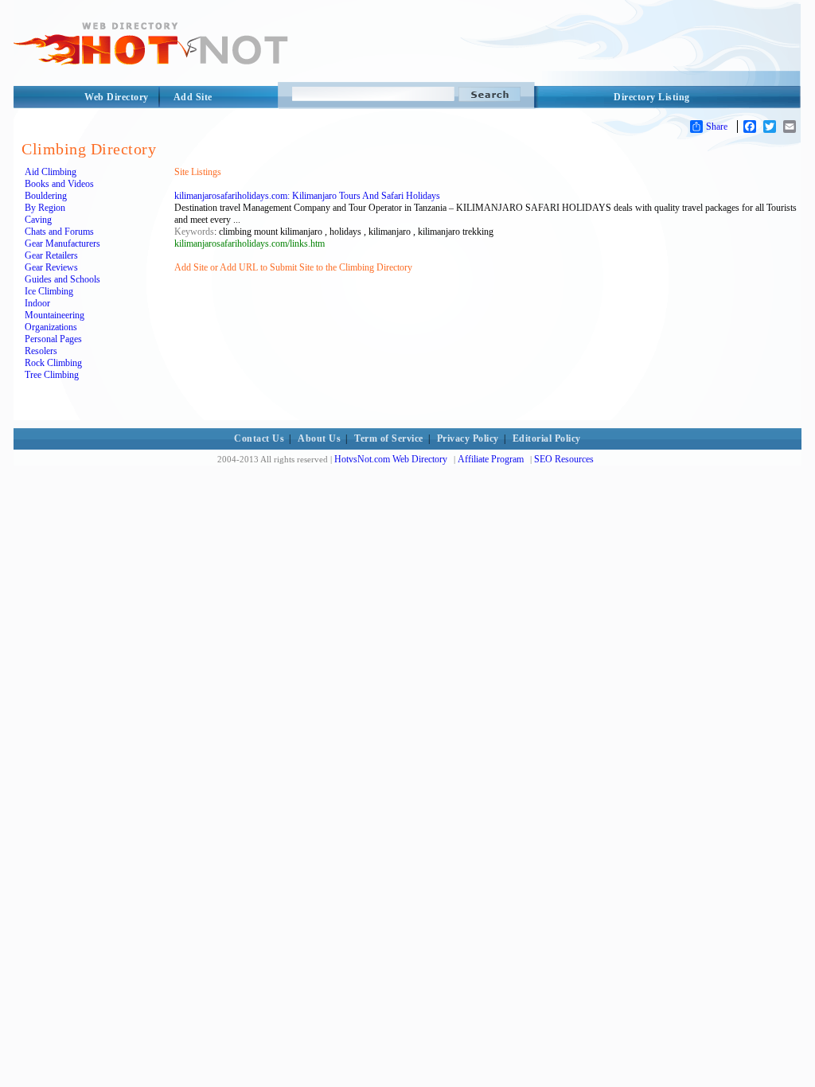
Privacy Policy (468, 438)
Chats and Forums (59, 231)
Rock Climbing (53, 362)
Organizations (51, 327)
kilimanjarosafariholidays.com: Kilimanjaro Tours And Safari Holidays (307, 195)
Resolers (41, 350)
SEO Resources (564, 459)
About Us (319, 438)
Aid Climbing (50, 171)
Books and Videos (59, 183)
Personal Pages (53, 339)
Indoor (37, 303)
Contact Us (259, 438)
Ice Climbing (49, 291)
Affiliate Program (491, 459)
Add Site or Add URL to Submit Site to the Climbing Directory (293, 267)
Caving (38, 219)
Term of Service (388, 438)
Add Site (193, 97)
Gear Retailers (51, 255)
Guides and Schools (62, 279)
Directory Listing (652, 97)
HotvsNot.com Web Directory (390, 459)
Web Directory (116, 97)
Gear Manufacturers (62, 243)
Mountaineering (54, 315)
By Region (45, 207)
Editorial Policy (547, 438)
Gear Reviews (51, 267)
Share (716, 126)
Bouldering (46, 195)
